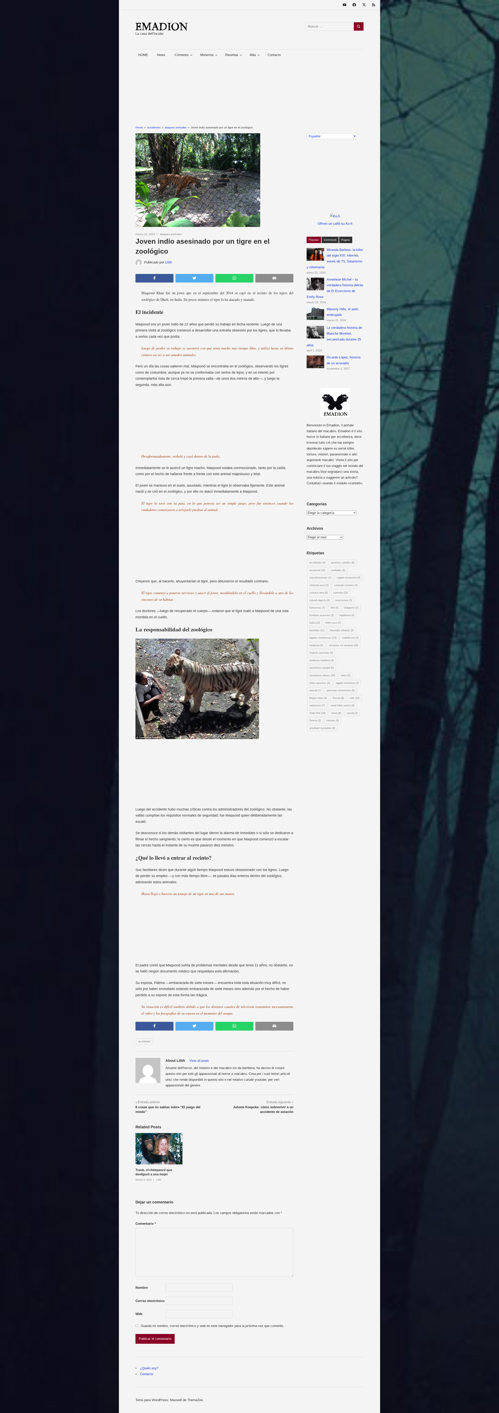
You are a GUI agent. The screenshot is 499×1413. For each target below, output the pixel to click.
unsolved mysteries (322, 728)
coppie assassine (348, 577)
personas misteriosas (341, 690)
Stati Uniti (317, 713)
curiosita (340, 592)
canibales (338, 570)
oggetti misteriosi (347, 683)
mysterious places (322, 675)
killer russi (333, 622)
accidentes (144, 1041)
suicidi (352, 713)
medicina (316, 645)
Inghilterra (346, 615)
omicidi (315, 690)
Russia (338, 698)
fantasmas (317, 607)
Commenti (330, 239)
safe (354, 698)
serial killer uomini (342, 705)
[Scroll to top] (492, 1406)
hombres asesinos (321, 615)
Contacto (274, 55)
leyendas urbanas (342, 630)
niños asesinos (319, 683)
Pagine (345, 239)
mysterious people (321, 667)
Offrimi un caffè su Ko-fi (335, 224)
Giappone (351, 607)
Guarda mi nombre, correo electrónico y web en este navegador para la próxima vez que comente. (212, 1326)
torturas (332, 720)
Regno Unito (318, 698)
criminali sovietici (345, 585)
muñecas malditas (321, 660)
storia (336, 713)
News (161, 55)
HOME (143, 55)
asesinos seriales (342, 562)
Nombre (141, 1287)
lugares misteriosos (322, 637)
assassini (317, 570)
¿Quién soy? (149, 1368)
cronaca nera (318, 592)
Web (138, 1314)
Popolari (314, 239)
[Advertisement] (249, 87)
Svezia (315, 720)
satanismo (317, 705)
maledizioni (350, 637)
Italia (314, 622)
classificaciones (320, 577)
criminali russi (319, 585)
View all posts (199, 1060)
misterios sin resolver (343, 645)
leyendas (316, 630)
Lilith (168, 262)
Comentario (145, 1223)
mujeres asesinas (321, 652)
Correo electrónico (150, 1301)
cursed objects (319, 600)
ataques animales (171, 234)
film (334, 607)
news (345, 675)
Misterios (207, 55)
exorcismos (343, 600)
